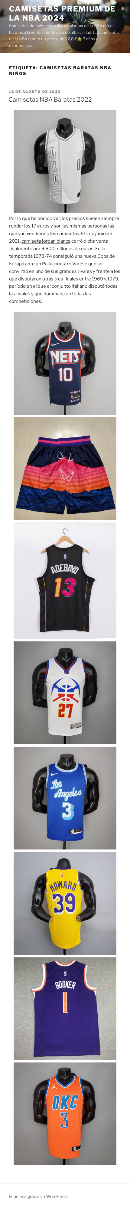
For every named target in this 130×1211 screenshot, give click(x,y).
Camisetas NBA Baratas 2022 (50, 99)
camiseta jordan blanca (45, 241)
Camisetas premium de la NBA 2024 (62, 13)
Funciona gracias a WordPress (38, 1196)
